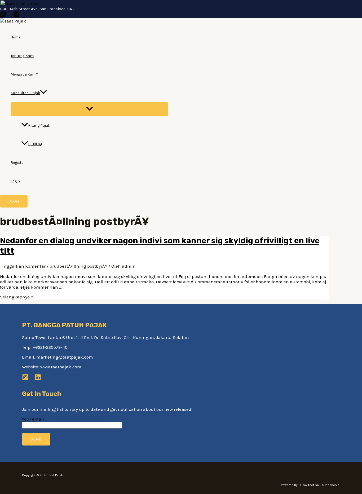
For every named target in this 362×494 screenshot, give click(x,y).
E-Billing (35, 144)
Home (15, 37)
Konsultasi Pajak (25, 93)
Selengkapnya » (17, 296)
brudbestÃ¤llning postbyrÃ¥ (78, 266)
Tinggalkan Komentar (23, 266)
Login (15, 181)
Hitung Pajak (39, 125)
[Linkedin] (16, 15)
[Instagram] (3, 15)
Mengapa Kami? (24, 74)
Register (18, 162)
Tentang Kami (22, 56)
